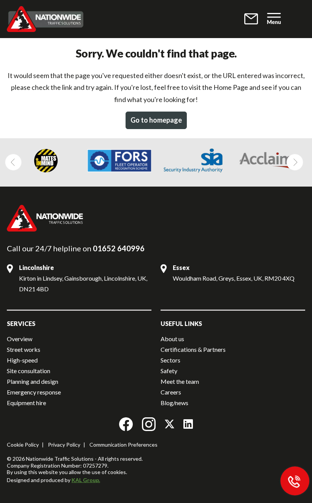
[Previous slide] (13, 162)
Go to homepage (156, 120)
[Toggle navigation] (274, 19)
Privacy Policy (64, 444)
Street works (23, 349)
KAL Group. (86, 480)
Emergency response (34, 392)
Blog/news (174, 402)
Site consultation (28, 370)
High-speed (22, 360)
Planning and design (32, 381)
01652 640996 (119, 248)
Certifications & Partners (193, 349)
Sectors (170, 360)
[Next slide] (295, 162)
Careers (171, 392)
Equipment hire (26, 402)
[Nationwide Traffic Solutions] (108, 19)
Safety (169, 370)
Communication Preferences (123, 444)
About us (172, 338)
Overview (19, 338)
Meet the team (180, 381)
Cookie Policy (23, 444)
